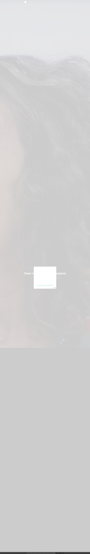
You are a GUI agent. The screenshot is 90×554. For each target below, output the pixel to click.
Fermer (54, 287)
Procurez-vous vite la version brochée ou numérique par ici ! (45, 285)
